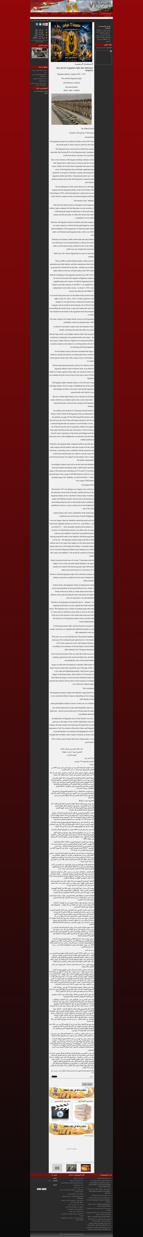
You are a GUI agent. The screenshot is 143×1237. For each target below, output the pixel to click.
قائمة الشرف (64, 13)
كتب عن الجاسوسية (78, 1185)
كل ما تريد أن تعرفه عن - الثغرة (75, 1204)
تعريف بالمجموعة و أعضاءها (76, 1180)
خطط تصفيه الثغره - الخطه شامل (75, 1209)
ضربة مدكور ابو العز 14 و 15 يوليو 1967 (101, 1195)
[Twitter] (40, 25)
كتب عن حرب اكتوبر (78, 1187)
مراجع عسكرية (107, 15)
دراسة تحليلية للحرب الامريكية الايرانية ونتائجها (99, 1197)
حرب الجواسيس (74, 13)
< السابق (90, 1084)
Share (91, 1076)
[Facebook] (37, 25)
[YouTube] (44, 25)
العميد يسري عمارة (101, 47)
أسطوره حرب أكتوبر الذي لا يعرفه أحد (74, 1207)
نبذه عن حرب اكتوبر (78, 1178)
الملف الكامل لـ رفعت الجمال (76, 1211)
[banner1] (71, 1134)
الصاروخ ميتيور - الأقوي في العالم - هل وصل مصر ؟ (98, 1189)
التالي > (84, 1084)
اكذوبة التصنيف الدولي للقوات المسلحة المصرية (72, 1182)
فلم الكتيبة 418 (42, 81)
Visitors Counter (39, 41)
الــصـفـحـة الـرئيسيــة (106, 13)
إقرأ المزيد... (107, 41)
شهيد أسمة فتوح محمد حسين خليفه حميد (100, 1180)
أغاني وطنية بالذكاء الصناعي (103, 1178)
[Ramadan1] (71, 1098)
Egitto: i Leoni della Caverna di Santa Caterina (99, 1216)
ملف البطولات (94, 13)
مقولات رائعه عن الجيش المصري (75, 1194)
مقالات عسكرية (43, 13)
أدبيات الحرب (54, 13)
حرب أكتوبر (84, 13)
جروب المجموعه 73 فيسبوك (39, 78)
